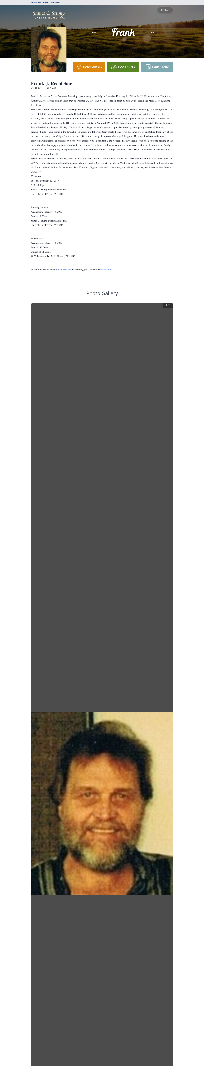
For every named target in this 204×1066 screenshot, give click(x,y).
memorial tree (64, 269)
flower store (106, 269)
